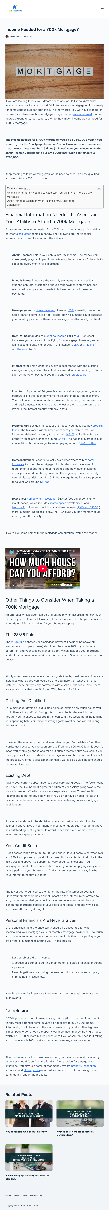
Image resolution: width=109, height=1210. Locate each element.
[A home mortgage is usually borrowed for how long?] (29, 1157)
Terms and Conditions (32, 1196)
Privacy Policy (12, 1196)
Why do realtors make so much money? (26, 1131)
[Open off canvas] (102, 9)
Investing (28, 37)
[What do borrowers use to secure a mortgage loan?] (80, 1113)
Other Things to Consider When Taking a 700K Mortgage (40, 200)
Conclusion (14, 204)
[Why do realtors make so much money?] (29, 1113)
